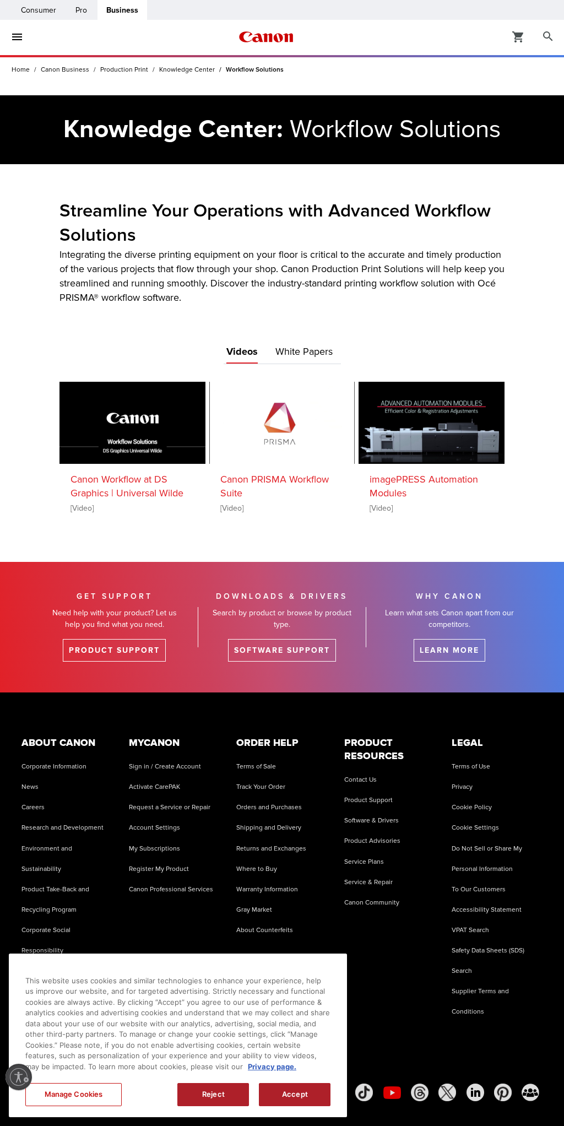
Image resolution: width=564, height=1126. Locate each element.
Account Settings (154, 828)
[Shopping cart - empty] (518, 36)
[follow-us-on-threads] (420, 1092)
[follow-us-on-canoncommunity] (530, 1092)
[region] (178, 1035)
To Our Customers (479, 889)
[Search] (548, 36)
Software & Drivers (371, 820)
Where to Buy (256, 869)
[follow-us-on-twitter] (447, 1092)
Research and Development (62, 828)
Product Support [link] (114, 650)
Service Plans (364, 862)
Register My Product (159, 869)
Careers (33, 807)
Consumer (38, 10)
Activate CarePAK (154, 787)
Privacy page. (272, 1066)
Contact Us (360, 780)
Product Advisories (372, 841)
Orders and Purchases (269, 807)
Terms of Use (471, 766)
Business (122, 10)
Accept (295, 1094)
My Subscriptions (154, 848)
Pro (81, 10)
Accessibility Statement (487, 910)
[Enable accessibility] (19, 1077)
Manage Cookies (74, 1094)
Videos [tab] (242, 351)
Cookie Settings (475, 828)
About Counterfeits (264, 930)
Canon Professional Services (171, 889)
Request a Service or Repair (169, 807)
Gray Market (254, 910)
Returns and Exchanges (271, 848)
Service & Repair (368, 882)
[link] (132, 421)
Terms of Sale (256, 766)
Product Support (368, 800)
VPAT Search (470, 930)
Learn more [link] (449, 650)
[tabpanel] (282, 445)
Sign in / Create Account (165, 766)
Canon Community (371, 902)
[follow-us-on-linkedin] (475, 1092)
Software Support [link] (282, 650)
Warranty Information (267, 889)
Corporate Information (53, 766)
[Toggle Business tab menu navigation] (17, 37)
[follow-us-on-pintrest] (503, 1092)
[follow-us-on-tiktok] (364, 1092)
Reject (213, 1094)
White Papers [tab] (304, 351)
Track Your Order (260, 787)
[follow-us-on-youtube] (392, 1092)
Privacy (462, 787)
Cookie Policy (472, 807)
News (30, 787)
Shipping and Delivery (268, 828)
